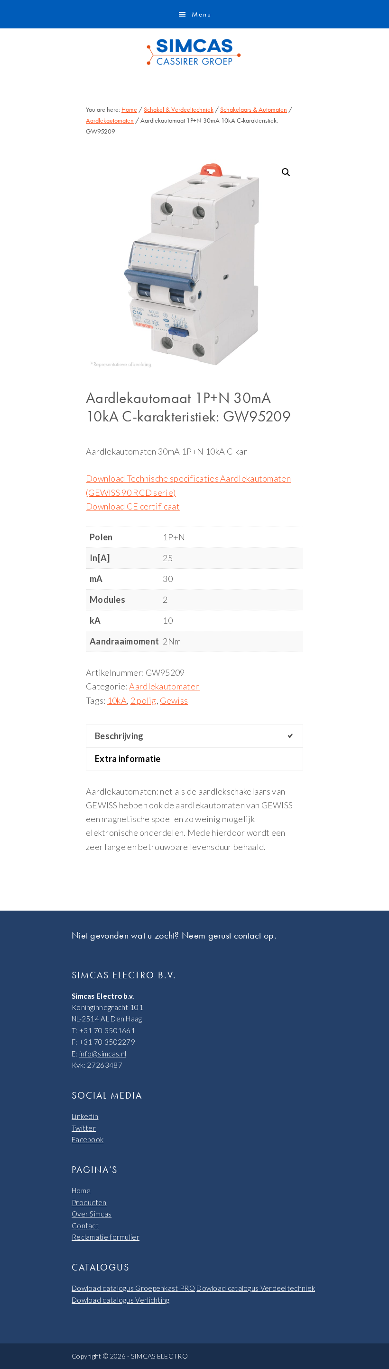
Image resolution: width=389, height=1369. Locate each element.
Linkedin (85, 1116)
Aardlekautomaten (110, 120)
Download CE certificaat (133, 506)
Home (81, 1190)
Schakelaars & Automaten (253, 109)
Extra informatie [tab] (128, 758)
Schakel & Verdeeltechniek (178, 109)
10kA (117, 700)
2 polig (143, 700)
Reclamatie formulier (105, 1237)
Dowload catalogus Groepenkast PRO (133, 1288)
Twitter (84, 1128)
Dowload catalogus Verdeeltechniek (255, 1288)
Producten (89, 1202)
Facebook (87, 1139)
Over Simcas (91, 1213)
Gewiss (174, 700)
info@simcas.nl (102, 1053)
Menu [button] (202, 14)
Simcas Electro (194, 52)
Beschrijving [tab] (119, 736)
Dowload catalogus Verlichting (121, 1300)
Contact (85, 1225)
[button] (286, 172)
